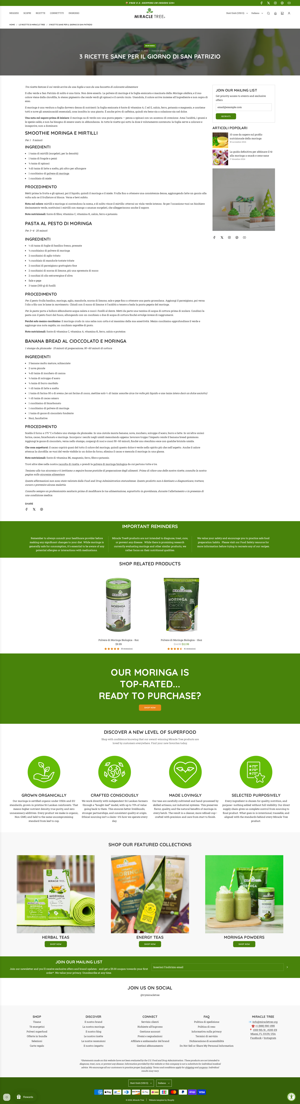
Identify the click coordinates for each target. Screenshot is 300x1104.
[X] (268, 3)
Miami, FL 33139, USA (263, 1033)
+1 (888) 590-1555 (265, 1025)
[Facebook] (261, 3)
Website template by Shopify (161, 1100)
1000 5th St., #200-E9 (265, 1030)
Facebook (256, 1037)
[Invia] (287, 967)
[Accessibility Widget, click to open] (291, 1097)
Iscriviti (226, 116)
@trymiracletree (150, 995)
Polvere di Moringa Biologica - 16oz (181, 640)
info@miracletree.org (265, 1021)
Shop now (150, 707)
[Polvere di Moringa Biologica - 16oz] (181, 605)
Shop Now (55, 944)
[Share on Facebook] (26, 510)
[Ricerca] (268, 13)
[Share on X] (34, 510)
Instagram (270, 1037)
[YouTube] (289, 3)
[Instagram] (275, 3)
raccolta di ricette (68, 464)
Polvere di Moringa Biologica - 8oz (118, 640)
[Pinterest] (282, 3)
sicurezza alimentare (52, 474)
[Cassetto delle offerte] (275, 13)
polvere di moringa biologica (110, 464)
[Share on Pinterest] (41, 510)
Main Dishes (150, 46)
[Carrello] (282, 13)
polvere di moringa (58, 173)
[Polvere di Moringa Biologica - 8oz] (118, 605)
